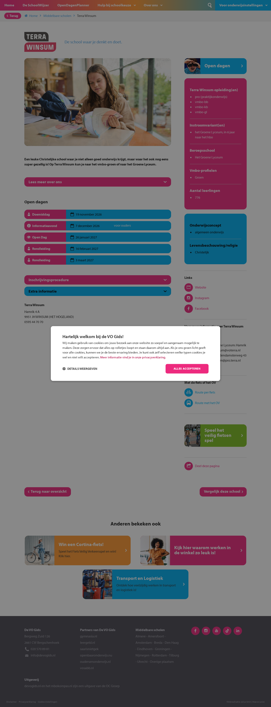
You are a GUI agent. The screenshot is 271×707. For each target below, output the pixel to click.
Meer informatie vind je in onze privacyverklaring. (133, 357)
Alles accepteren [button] (187, 369)
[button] (79, 368)
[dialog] (135, 353)
